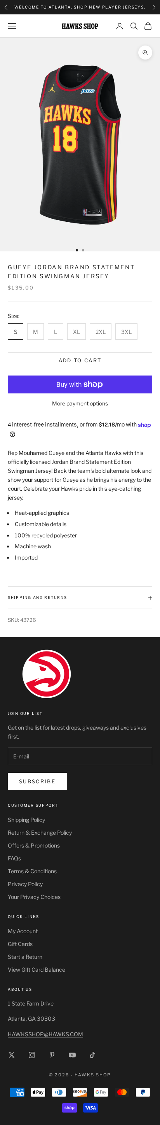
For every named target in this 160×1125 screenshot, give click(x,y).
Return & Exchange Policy (40, 832)
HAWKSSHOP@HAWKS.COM (45, 1034)
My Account (23, 931)
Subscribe (37, 781)
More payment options (80, 403)
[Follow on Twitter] (12, 1055)
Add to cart (80, 360)
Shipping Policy (26, 819)
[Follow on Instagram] (32, 1055)
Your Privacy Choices (34, 896)
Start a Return (25, 956)
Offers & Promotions (34, 845)
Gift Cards (20, 944)
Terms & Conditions (32, 871)
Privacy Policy (25, 884)
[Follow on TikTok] (92, 1055)
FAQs (14, 858)
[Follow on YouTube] (72, 1055)
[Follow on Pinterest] (52, 1055)
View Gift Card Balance (36, 969)
